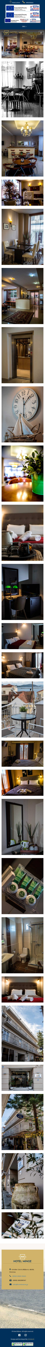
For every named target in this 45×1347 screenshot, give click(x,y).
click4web (31, 1339)
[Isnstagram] (25, 1335)
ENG (24, 26)
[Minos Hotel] (19, 1335)
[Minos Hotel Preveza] (22, 45)
